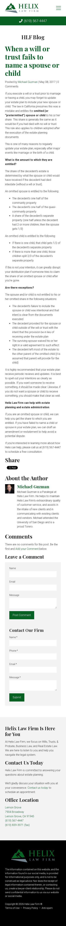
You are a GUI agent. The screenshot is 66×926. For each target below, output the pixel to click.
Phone (13, 650)
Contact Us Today (24, 762)
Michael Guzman (28, 82)
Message (14, 595)
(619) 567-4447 (35, 21)
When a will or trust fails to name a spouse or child (32, 60)
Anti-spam (47, 908)
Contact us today (38, 787)
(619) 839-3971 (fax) (17, 825)
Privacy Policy (30, 908)
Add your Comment (27, 548)
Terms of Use (12, 908)
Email (12, 581)
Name (12, 568)
